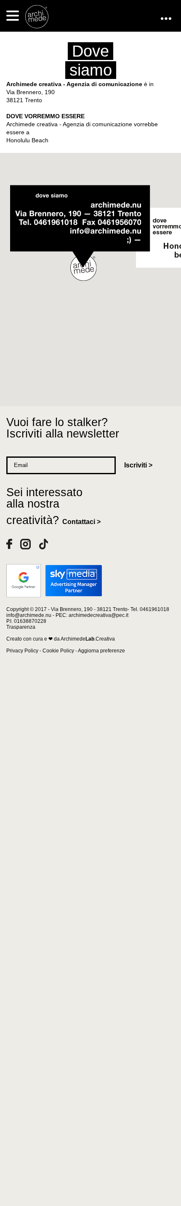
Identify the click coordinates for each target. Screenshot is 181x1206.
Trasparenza (20, 627)
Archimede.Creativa (88, 639)
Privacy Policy (22, 651)
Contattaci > (81, 521)
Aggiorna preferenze (101, 651)
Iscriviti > (138, 465)
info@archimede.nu (28, 615)
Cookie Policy (58, 651)
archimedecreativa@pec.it (98, 615)
